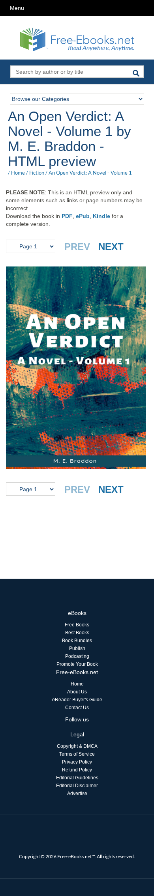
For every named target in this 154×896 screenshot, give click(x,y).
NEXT (111, 246)
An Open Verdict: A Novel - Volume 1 (90, 173)
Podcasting (77, 656)
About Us (77, 692)
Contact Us (77, 707)
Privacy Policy (77, 762)
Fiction (36, 173)
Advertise (77, 793)
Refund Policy (77, 770)
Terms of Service (77, 754)
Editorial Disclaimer (77, 785)
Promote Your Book (77, 664)
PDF (67, 216)
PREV (77, 246)
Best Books (77, 632)
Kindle (101, 216)
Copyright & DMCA (77, 746)
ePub (83, 216)
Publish (77, 648)
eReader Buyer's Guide (77, 699)
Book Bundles (77, 640)
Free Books (77, 625)
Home (18, 173)
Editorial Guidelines (77, 778)
